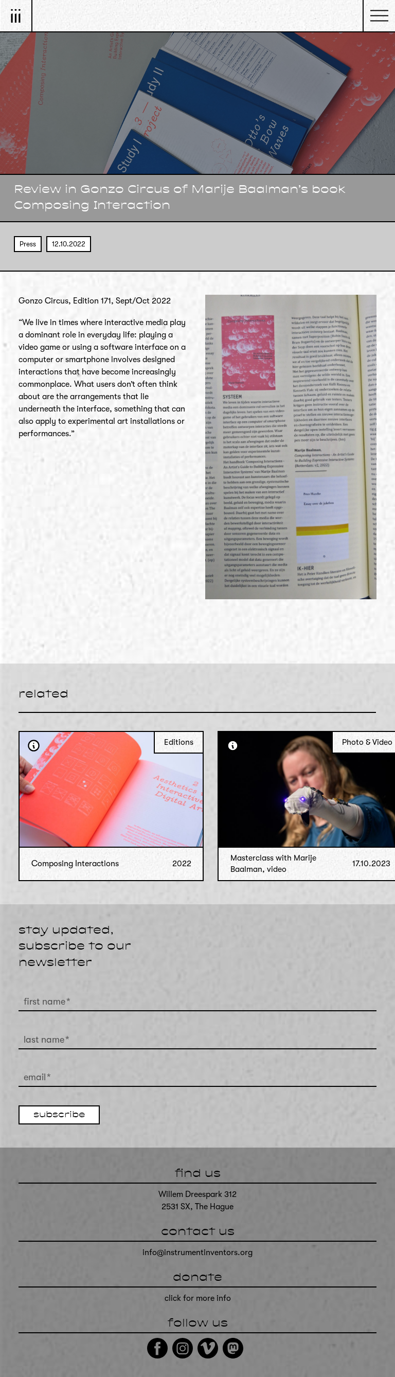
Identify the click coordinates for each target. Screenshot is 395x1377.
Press (28, 244)
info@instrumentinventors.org (197, 1252)
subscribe (59, 1115)
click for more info (198, 1298)
